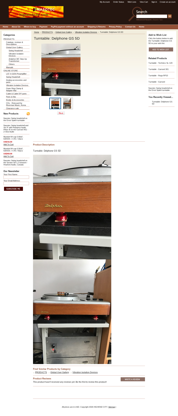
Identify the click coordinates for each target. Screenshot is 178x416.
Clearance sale (12, 108)
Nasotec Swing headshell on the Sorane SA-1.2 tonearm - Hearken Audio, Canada (15, 162)
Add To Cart (8, 144)
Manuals (9, 67)
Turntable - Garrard (156, 82)
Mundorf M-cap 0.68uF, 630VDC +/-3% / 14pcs (13, 138)
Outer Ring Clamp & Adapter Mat (14, 89)
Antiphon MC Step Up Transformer (18, 60)
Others (12, 64)
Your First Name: (10, 174)
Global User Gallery (14, 47)
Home (36, 32)
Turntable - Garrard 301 (158, 69)
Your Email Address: (11, 181)
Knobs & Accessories (15, 100)
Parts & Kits (11, 97)
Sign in (154, 2)
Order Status (118, 2)
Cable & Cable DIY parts (16, 94)
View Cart (144, 2)
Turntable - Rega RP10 (158, 75)
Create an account (167, 2)
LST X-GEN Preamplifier (16, 74)
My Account (105, 2)
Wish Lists (132, 2)
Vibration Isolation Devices (17, 85)
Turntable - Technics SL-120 (160, 63)
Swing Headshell (16, 51)
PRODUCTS (8, 39)
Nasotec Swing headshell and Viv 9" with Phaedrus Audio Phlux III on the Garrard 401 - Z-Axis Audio (15, 128)
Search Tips (158, 20)
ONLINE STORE (10, 71)
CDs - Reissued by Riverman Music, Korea (16, 104)
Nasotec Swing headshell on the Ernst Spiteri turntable (15, 119)
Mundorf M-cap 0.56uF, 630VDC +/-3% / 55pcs (13, 150)
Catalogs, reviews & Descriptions (14, 43)
